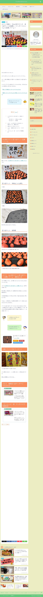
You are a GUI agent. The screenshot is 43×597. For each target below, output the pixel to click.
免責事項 (12, 595)
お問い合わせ (5, 9)
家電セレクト (34, 140)
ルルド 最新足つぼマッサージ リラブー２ (16, 128)
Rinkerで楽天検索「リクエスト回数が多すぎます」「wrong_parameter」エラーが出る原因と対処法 (37, 55)
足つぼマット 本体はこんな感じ (15, 119)
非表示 (16, 112)
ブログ (33, 137)
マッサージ (4, 424)
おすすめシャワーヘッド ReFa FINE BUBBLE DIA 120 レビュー (37, 68)
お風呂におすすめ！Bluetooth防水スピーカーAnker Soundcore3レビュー (37, 75)
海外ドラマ (32, 6)
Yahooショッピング (18, 342)
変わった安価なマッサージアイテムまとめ (11, 89)
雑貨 (8, 424)
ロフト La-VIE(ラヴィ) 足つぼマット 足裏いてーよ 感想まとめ (15, 124)
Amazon (15, 340)
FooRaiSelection (21, 1)
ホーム (4, 6)
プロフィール (10, 6)
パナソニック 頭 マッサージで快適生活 (16, 131)
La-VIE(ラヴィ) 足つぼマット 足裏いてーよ (15, 117)
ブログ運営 (25, 6)
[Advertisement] (14, 62)
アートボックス (34, 132)
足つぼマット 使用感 (13, 120)
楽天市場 (21, 340)
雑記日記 (18, 6)
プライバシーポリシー (6, 595)
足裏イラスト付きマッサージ (13, 126)
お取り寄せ (34, 129)
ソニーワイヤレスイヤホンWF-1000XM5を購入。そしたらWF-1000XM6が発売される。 (37, 62)
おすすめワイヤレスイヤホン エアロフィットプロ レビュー (37, 81)
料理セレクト (34, 143)
